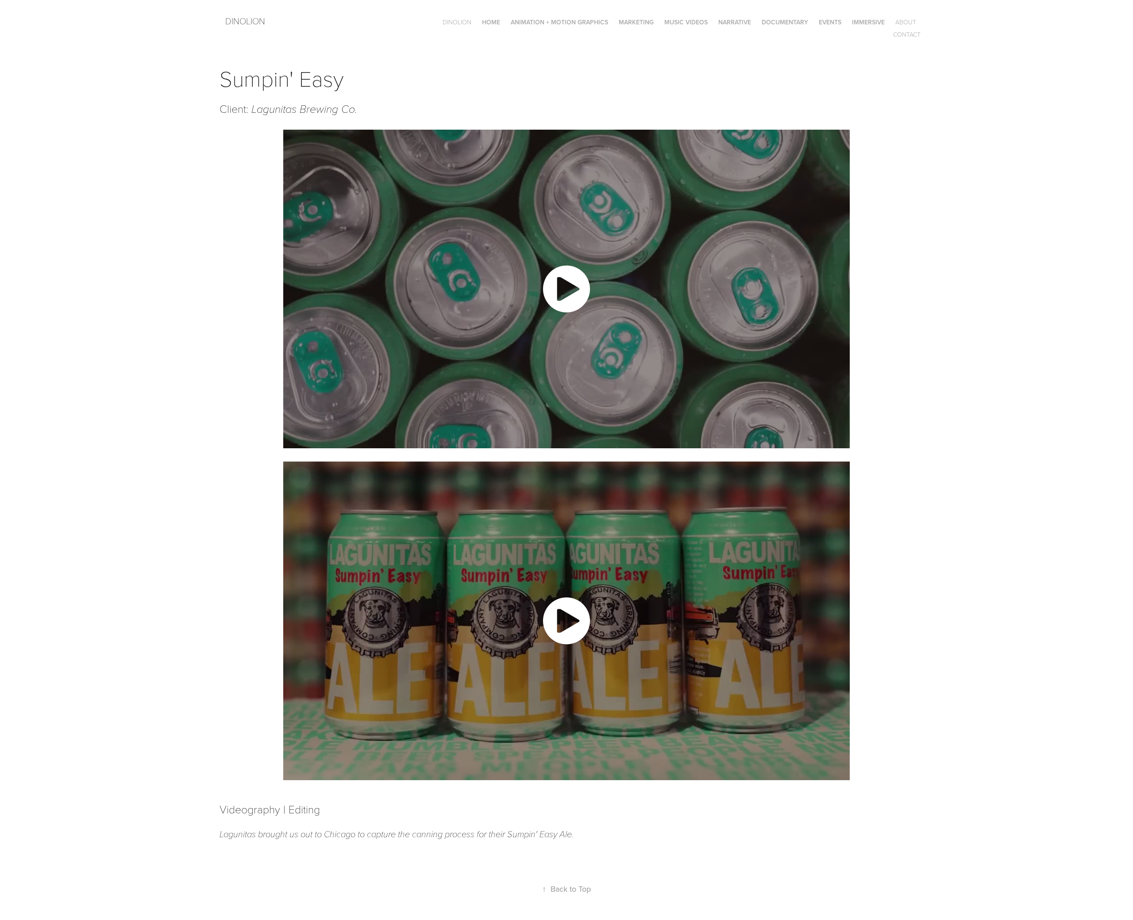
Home (491, 22)
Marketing (636, 22)
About (905, 22)
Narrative (734, 22)
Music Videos (686, 22)
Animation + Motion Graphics (559, 22)
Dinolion (245, 21)
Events (830, 22)
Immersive (868, 22)
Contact (907, 34)
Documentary (785, 22)
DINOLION (457, 22)
